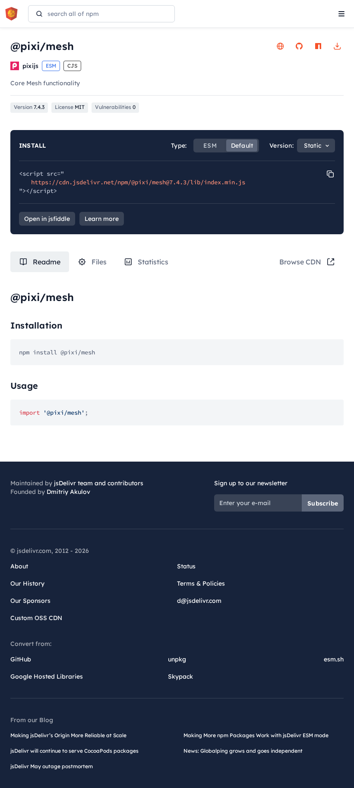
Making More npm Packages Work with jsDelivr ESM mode (256, 735)
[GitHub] (299, 46)
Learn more (102, 219)
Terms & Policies (201, 583)
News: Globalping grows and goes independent (243, 751)
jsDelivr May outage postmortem (51, 766)
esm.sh (334, 659)
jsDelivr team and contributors (98, 483)
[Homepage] (280, 46)
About (19, 566)
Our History (27, 583)
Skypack (180, 676)
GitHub (20, 659)
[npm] (318, 46)
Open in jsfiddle (47, 219)
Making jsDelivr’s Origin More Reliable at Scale (68, 735)
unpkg (177, 659)
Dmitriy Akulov (68, 492)
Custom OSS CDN (36, 618)
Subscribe (322, 503)
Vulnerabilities (115, 107)
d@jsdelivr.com (199, 601)
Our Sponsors (30, 601)
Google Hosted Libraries (46, 676)
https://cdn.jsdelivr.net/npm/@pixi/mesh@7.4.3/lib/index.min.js (138, 182)
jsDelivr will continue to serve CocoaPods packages (74, 751)
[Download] (337, 46)
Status (186, 566)
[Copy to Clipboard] (330, 174)
